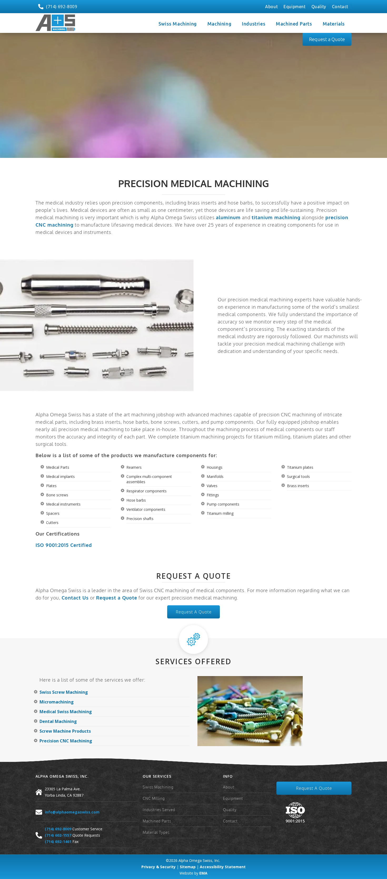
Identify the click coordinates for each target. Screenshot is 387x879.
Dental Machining (58, 721)
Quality (318, 6)
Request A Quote (194, 612)
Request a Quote (327, 39)
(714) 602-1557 (58, 835)
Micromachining (56, 702)
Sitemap (188, 866)
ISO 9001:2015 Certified (64, 545)
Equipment (294, 6)
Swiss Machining (158, 787)
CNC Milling (154, 798)
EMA (203, 873)
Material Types (156, 832)
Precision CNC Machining (65, 741)
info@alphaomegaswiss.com (72, 812)
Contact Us (75, 598)
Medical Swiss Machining (65, 712)
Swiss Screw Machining (63, 692)
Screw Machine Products (65, 731)
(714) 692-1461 (58, 841)
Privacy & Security (158, 866)
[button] (179, 23)
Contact (340, 6)
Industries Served (159, 809)
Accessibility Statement (223, 866)
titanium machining (276, 217)
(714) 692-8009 (58, 828)
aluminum (228, 217)
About (271, 6)
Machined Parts (157, 821)
